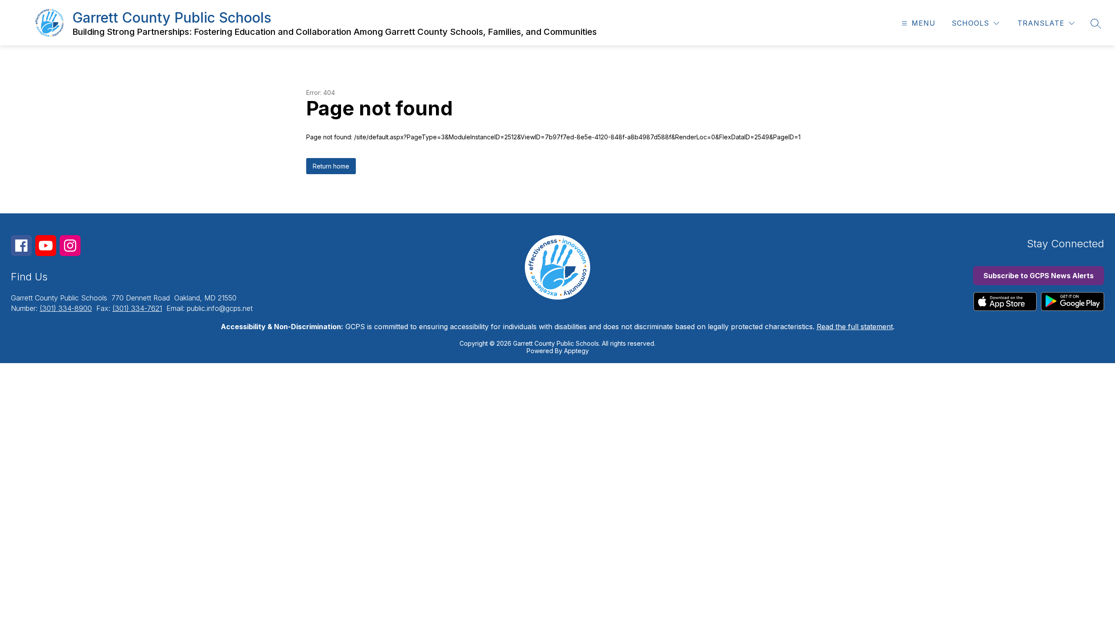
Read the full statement (855, 326)
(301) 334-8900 (66, 308)
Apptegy (576, 350)
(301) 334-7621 (137, 308)
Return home (331, 166)
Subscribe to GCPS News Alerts (1038, 275)
